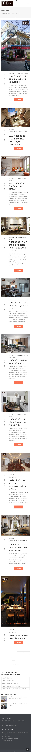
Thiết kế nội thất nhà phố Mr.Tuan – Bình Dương (18, 548)
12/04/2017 (14, 632)
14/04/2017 (14, 477)
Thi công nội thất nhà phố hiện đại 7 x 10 (18, 305)
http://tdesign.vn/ (8, 740)
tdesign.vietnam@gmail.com (11, 738)
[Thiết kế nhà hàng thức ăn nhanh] (15, 601)
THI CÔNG (18, 73)
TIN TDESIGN (24, 476)
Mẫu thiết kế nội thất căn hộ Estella (17, 186)
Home (15, 17)
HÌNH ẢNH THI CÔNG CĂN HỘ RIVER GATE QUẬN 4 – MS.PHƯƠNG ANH (18, 697)
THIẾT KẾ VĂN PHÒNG (8, 680)
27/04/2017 (25, 73)
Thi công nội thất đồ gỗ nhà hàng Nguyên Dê (18, 79)
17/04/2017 (25, 300)
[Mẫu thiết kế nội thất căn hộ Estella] (15, 166)
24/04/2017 (14, 133)
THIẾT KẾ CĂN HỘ (19, 178)
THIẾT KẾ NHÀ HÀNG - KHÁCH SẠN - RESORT (18, 131)
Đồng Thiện (12, 73)
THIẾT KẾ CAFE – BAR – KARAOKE (11, 686)
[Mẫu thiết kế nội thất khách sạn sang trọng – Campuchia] (15, 117)
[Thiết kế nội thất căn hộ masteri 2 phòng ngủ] (15, 401)
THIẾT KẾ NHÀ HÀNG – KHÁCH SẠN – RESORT (14, 689)
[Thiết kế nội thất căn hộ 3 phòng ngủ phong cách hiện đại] (15, 226)
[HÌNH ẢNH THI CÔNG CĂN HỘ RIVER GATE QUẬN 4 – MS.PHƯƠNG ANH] (4, 699)
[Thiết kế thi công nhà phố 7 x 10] (15, 343)
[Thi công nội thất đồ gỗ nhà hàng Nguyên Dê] (15, 45)
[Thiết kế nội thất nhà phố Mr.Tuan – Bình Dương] (15, 525)
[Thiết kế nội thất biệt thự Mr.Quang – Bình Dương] (15, 462)
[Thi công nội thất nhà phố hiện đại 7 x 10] (15, 287)
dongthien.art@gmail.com (10, 725)
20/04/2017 (11, 180)
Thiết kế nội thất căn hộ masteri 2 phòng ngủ (18, 422)
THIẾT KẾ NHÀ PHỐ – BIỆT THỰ (11, 683)
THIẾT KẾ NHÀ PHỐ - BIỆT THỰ (21, 355)
